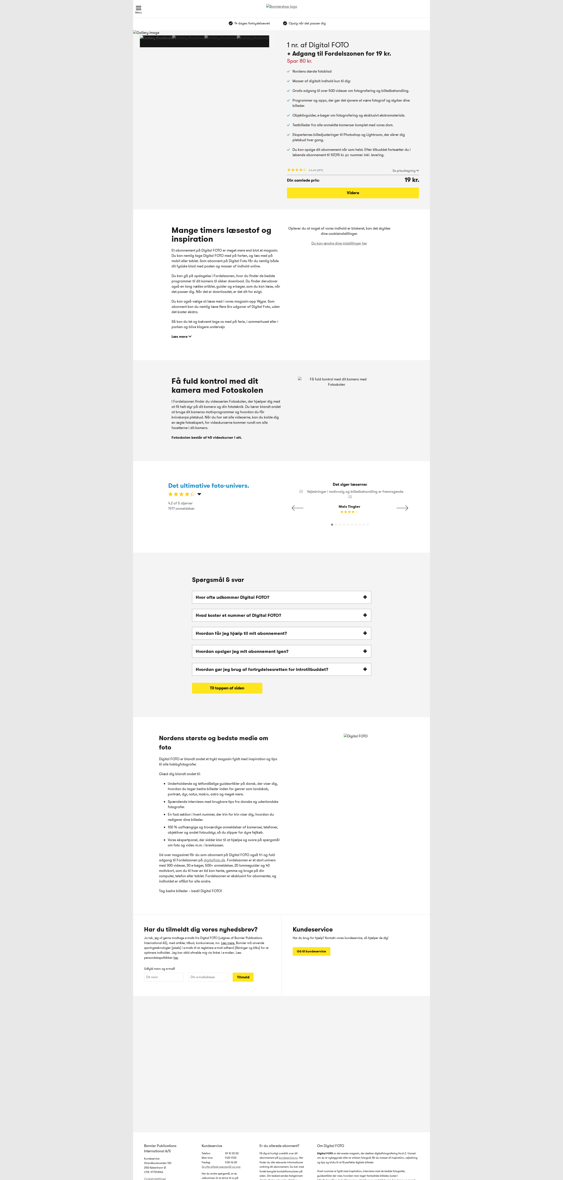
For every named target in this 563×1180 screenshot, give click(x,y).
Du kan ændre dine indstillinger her (339, 243)
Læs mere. (228, 943)
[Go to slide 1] (156, 41)
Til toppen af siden (227, 688)
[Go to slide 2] (188, 41)
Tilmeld (243, 977)
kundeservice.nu (288, 1158)
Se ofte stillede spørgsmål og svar (221, 1167)
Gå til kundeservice (311, 951)
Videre (353, 193)
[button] (262, 41)
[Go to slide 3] (221, 41)
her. (176, 957)
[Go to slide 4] (253, 41)
